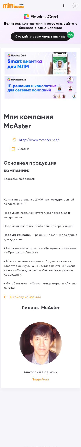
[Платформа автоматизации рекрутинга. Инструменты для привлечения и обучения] (40, 87)
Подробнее (40, 379)
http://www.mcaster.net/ (39, 140)
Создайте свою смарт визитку (40, 36)
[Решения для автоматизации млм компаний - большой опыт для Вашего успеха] (40, 63)
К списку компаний (25, 297)
